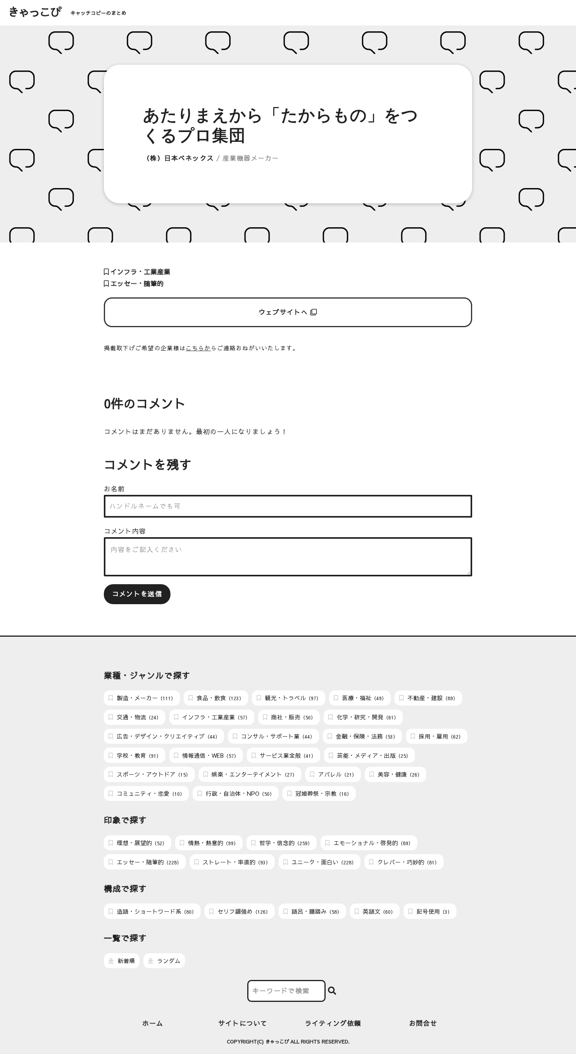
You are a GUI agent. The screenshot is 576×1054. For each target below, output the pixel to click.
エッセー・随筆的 (136, 283)
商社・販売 (292, 717)
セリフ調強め (243, 911)
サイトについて (243, 1023)
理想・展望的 (141, 843)
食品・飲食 (219, 698)
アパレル (337, 774)
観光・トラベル (292, 698)
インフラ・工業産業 (139, 271)
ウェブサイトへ (285, 312)
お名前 (114, 488)
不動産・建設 (432, 698)
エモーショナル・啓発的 (372, 843)
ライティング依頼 (333, 1023)
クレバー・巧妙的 (407, 862)
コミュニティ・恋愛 (150, 793)
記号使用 (433, 911)
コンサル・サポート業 (277, 736)
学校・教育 (138, 755)
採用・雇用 (440, 736)
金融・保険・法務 (366, 736)
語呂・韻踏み (316, 911)
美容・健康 (399, 774)
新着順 (125, 961)
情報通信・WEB (210, 755)
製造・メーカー (145, 698)
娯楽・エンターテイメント (253, 774)
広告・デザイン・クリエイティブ (167, 736)
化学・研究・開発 (366, 717)
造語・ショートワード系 (155, 911)
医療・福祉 (363, 698)
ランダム (168, 961)
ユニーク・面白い (323, 862)
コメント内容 (125, 531)
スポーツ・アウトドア (152, 774)
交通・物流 (138, 717)
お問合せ (423, 1023)
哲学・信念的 (285, 843)
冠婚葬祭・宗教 (322, 793)
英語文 (378, 911)
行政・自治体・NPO (239, 793)
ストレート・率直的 (235, 862)
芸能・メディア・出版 (373, 755)
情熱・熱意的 (212, 843)
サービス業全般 (287, 755)
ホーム (152, 1023)
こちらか (198, 348)
